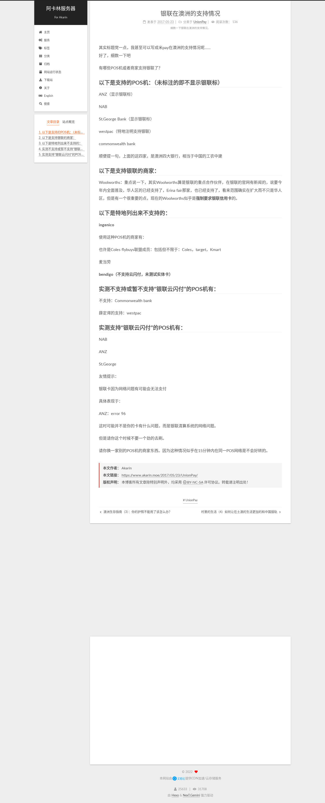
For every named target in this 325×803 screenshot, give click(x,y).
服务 (47, 40)
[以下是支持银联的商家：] (279, 171)
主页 (47, 32)
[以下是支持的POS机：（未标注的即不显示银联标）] (279, 82)
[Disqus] (190, 578)
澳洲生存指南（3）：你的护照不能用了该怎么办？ (137, 512)
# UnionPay (190, 500)
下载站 (48, 80)
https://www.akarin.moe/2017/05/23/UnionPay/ (160, 475)
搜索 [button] (47, 104)
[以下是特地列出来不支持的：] (279, 213)
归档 (47, 64)
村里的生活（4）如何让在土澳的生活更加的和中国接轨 (239, 512)
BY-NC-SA (195, 482)
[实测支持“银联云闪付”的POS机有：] (279, 327)
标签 (47, 48)
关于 (47, 88)
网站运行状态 (52, 72)
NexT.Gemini (191, 795)
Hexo (175, 795)
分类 (47, 56)
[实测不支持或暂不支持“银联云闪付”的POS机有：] (279, 289)
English (48, 96)
